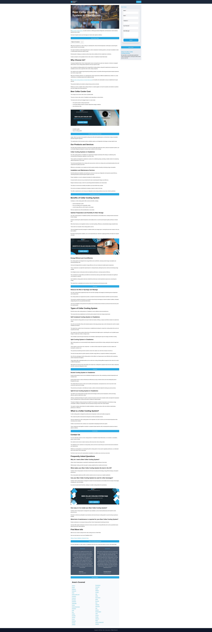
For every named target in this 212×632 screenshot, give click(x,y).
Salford (73, 613)
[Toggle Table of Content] (81, 42)
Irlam (96, 602)
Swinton (73, 617)
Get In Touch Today (95, 38)
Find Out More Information (95, 194)
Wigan (96, 620)
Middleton (79, 538)
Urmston (97, 592)
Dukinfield (74, 601)
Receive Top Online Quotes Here (95, 541)
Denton (73, 605)
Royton (75, 538)
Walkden (97, 590)
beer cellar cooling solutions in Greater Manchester (82, 79)
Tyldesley (97, 604)
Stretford (73, 624)
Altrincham (97, 606)
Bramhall (97, 601)
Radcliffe (73, 615)
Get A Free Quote (95, 577)
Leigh (96, 613)
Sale (96, 594)
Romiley (73, 622)
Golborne (97, 618)
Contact (138, 1)
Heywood (74, 598)
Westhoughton (98, 611)
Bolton (96, 599)
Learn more (95, 286)
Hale (96, 608)
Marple (96, 588)
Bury (73, 612)
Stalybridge (74, 603)
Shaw (87, 538)
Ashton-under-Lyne (75, 594)
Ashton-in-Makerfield (99, 622)
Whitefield (74, 608)
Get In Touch (131, 47)
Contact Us (95, 369)
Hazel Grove (97, 597)
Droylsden (74, 596)
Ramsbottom (97, 585)
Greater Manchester (76, 606)
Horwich (97, 615)
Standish (97, 624)
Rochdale (74, 599)
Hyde (73, 610)
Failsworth (84, 538)
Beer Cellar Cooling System (77, 30)
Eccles (73, 619)
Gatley (96, 595)
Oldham (72, 538)
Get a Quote (94, 22)
